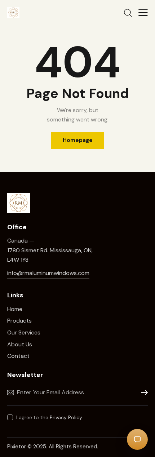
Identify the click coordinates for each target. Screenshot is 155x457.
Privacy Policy (66, 417)
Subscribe (142, 393)
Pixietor (16, 446)
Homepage (78, 140)
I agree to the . (49, 417)
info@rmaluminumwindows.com (48, 273)
